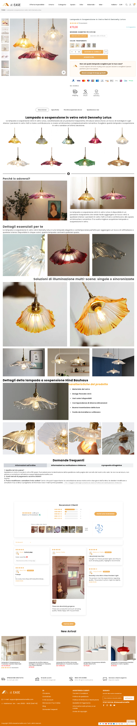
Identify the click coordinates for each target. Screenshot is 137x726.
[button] (74, 23)
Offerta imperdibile (36, 5)
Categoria (62, 5)
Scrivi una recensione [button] (105, 514)
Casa (3, 10)
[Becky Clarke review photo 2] (54, 602)
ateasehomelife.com (19, 723)
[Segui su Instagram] (107, 705)
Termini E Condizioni (80, 693)
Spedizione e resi (93, 110)
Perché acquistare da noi (73, 110)
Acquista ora (89, 57)
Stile (81, 5)
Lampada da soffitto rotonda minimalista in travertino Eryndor (67, 663)
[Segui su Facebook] (103, 705)
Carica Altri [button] (68, 624)
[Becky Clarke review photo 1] (68, 577)
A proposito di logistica (111, 465)
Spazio (72, 5)
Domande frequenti (50, 709)
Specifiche (55, 110)
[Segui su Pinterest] (111, 705)
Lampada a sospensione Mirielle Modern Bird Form (94, 663)
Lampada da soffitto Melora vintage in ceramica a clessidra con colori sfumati (40, 663)
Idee (100, 5)
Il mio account (47, 700)
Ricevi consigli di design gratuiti (93, 73)
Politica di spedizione (80, 696)
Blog (44, 706)
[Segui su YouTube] (114, 705)
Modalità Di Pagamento (81, 703)
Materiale (91, 5)
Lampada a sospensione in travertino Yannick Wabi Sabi (11, 663)
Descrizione (42, 110)
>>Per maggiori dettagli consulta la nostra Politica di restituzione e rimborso (92, 483)
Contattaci (46, 696)
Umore (51, 5)
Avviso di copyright (80, 711)
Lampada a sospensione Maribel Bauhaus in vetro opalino (122, 663)
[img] (20, 550)
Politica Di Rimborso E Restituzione (86, 700)
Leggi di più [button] (19, 581)
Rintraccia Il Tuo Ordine (51, 703)
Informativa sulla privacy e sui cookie (84, 707)
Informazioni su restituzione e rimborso (68, 465)
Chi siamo (46, 693)
